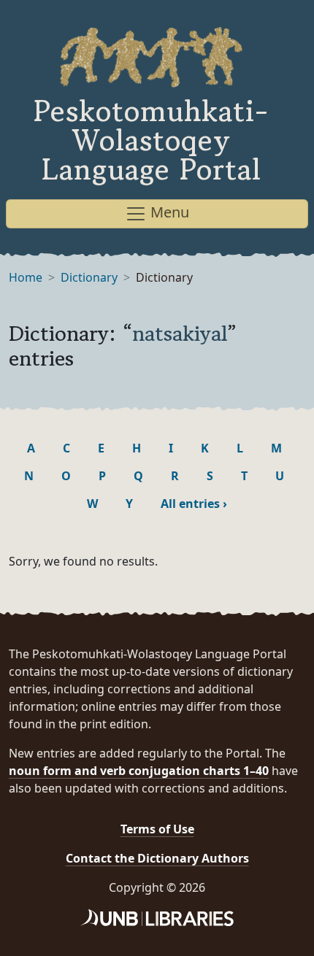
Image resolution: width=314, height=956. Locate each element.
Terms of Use (157, 829)
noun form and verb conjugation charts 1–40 (139, 771)
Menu (168, 212)
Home (25, 277)
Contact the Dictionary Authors (157, 858)
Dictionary (89, 277)
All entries (194, 504)
